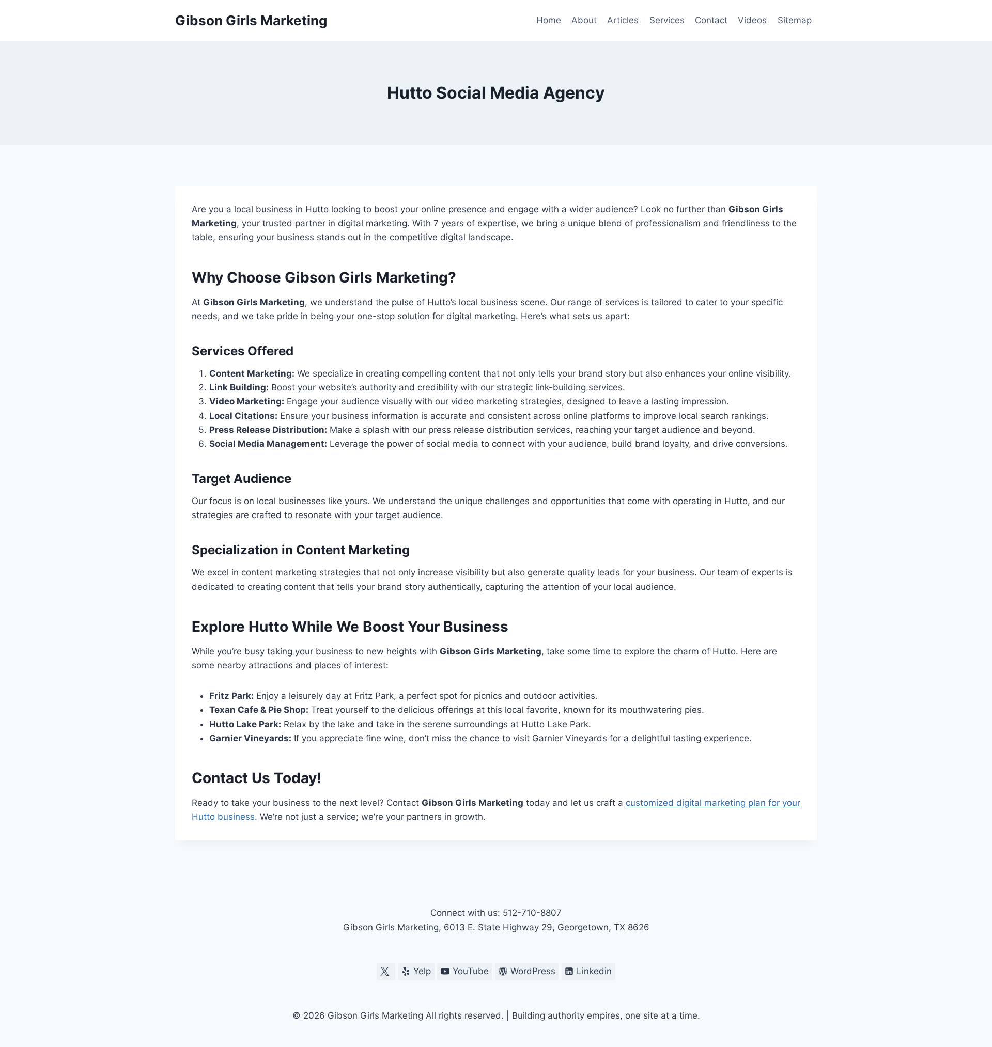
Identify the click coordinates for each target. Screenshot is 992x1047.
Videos (752, 20)
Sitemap (795, 20)
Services (667, 20)
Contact (711, 20)
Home (548, 20)
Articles (623, 20)
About (584, 20)
